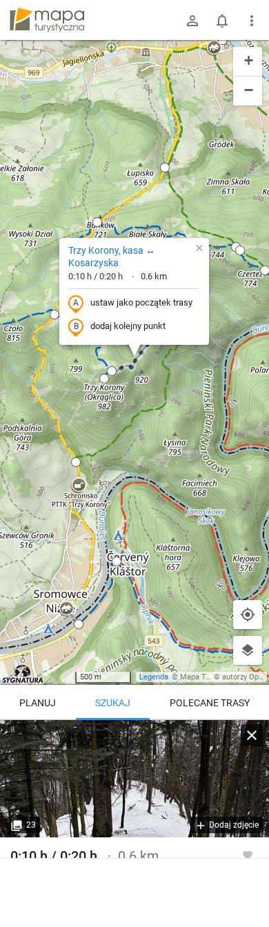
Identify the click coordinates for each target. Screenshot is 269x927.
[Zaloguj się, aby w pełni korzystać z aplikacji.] (248, 854)
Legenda (153, 676)
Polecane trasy (210, 702)
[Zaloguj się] (192, 21)
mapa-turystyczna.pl (47, 20)
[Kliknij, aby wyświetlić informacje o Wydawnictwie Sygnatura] (23, 674)
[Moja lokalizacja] (247, 614)
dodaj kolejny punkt (128, 326)
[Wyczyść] (252, 735)
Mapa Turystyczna (211, 676)
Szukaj (112, 702)
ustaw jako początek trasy (141, 302)
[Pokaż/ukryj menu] (252, 21)
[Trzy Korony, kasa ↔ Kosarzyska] (134, 778)
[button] (54, 314)
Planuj (37, 702)
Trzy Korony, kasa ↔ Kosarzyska (111, 256)
